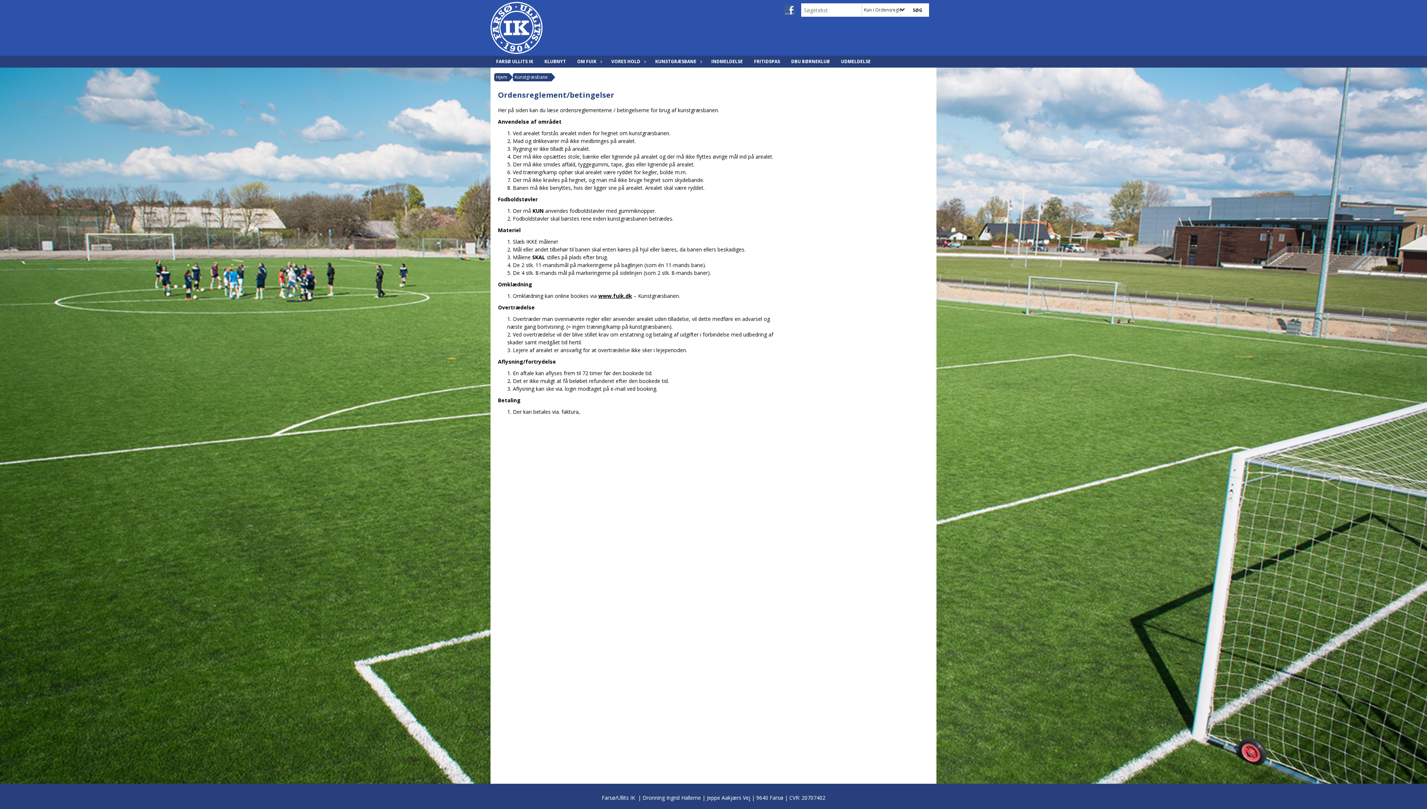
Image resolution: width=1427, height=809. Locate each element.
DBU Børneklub (810, 61)
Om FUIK (586, 61)
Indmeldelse (727, 61)
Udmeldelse (856, 61)
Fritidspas (767, 61)
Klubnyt (555, 61)
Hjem (501, 77)
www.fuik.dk (615, 295)
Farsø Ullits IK (514, 61)
